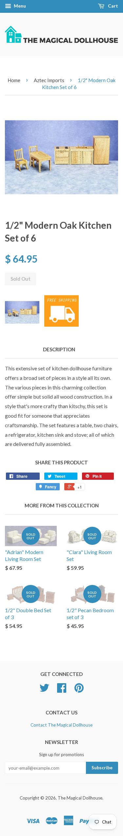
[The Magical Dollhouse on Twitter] (44, 690)
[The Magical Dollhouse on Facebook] (62, 690)
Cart (112, 6)
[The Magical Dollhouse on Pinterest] (79, 690)
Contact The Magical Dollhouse (61, 725)
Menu (19, 6)
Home (14, 80)
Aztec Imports (49, 80)
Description (59, 349)
